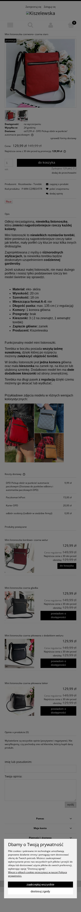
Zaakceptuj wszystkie (40, 884)
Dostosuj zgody (40, 891)
